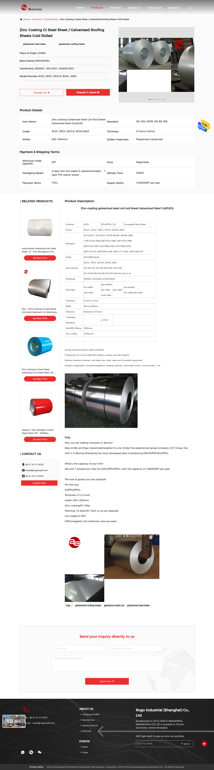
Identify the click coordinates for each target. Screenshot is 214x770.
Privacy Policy (36, 767)
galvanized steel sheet (138, 605)
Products (97, 7)
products (36, 19)
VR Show (115, 7)
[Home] (31, 7)
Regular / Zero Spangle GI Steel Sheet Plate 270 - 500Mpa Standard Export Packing (37, 433)
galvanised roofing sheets (88, 605)
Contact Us (154, 7)
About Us (134, 7)
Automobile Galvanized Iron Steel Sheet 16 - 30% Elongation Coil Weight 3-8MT (39, 251)
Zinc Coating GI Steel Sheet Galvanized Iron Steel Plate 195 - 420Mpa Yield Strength (38, 372)
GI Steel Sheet (51, 19)
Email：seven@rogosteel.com (39, 723)
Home (80, 7)
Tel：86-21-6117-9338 (35, 717)
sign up (186, 744)
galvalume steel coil (114, 605)
